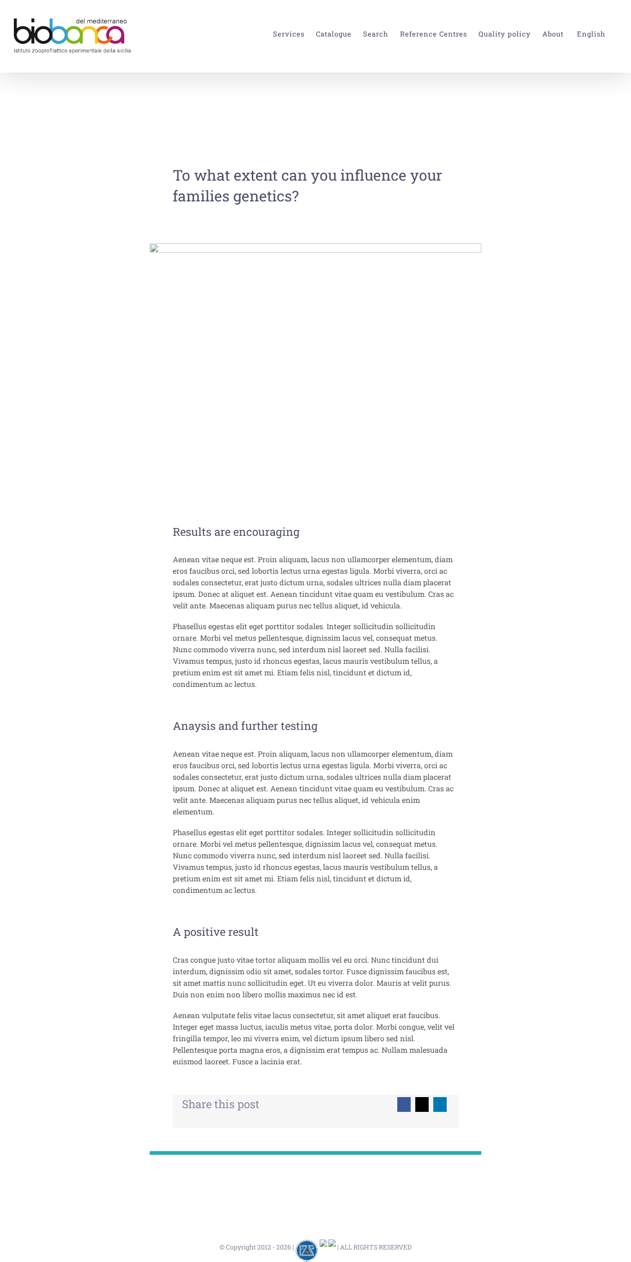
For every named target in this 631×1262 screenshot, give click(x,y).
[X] (422, 1104)
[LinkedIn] (440, 1104)
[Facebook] (404, 1104)
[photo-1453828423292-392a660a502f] (315, 247)
